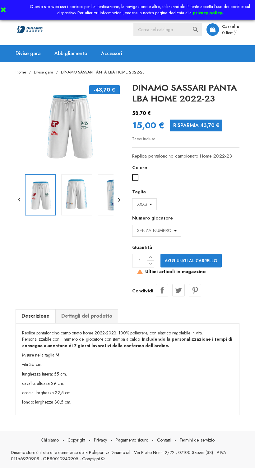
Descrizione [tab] (35, 315)
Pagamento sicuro (132, 440)
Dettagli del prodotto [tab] (86, 315)
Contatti (164, 440)
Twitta (178, 290)
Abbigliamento (70, 53)
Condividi (162, 290)
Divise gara (28, 53)
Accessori (111, 53)
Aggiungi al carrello (191, 261)
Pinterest (195, 290)
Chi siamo (50, 440)
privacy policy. (208, 13)
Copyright (76, 440)
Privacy (100, 440)
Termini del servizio (197, 440)
